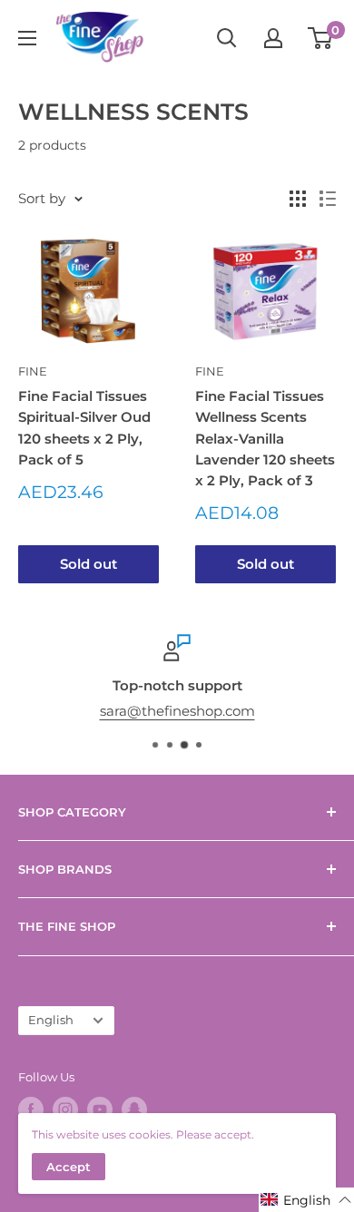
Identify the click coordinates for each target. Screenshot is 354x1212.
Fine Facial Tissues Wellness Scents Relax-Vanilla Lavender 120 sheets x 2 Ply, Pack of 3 (265, 438)
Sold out (88, 563)
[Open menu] (27, 38)
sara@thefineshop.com (177, 710)
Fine (32, 371)
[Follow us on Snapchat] (134, 1109)
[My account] (273, 38)
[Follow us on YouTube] (100, 1109)
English (51, 1020)
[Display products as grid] (298, 199)
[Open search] (227, 38)
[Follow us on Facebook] (31, 1109)
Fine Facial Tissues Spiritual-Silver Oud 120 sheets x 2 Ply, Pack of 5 (84, 427)
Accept (68, 1166)
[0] (321, 38)
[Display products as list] (328, 199)
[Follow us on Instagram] (65, 1109)
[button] (306, 1200)
